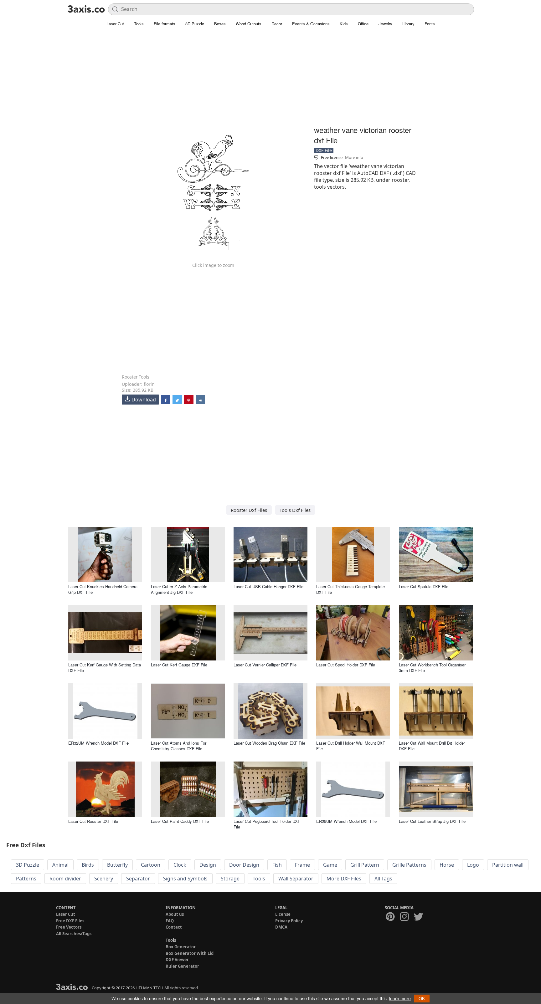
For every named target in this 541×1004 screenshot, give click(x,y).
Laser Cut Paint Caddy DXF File (180, 821)
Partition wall (507, 864)
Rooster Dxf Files (249, 510)
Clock (179, 864)
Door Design (244, 864)
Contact (174, 927)
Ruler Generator (182, 966)
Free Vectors (68, 927)
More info (354, 157)
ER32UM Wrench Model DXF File (98, 743)
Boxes (220, 24)
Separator (138, 878)
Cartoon (150, 864)
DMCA (281, 927)
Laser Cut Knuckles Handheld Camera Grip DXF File (102, 589)
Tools (139, 24)
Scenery (103, 878)
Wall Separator (295, 878)
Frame (302, 864)
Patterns (26, 878)
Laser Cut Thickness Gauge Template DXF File (350, 589)
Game (330, 864)
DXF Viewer (177, 959)
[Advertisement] (270, 80)
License (283, 914)
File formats (164, 24)
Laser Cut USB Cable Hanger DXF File (268, 586)
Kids (344, 24)
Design (207, 864)
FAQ (170, 921)
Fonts (430, 24)
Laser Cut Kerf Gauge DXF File (179, 665)
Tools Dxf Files (295, 510)
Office (363, 24)
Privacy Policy (289, 921)
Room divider (65, 878)
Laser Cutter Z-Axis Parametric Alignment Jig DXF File (179, 589)
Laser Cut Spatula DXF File (423, 586)
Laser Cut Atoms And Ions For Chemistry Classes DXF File (178, 746)
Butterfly (117, 864)
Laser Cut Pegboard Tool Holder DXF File (267, 824)
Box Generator (181, 947)
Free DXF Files (70, 921)
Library (408, 24)
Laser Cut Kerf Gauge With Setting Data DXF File (104, 667)
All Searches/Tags (73, 933)
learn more (400, 998)
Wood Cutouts (248, 24)
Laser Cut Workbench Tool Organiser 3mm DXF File (432, 667)
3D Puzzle (194, 24)
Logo (473, 864)
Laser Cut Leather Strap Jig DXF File (432, 821)
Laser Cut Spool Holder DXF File (345, 665)
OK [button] (422, 998)
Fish (277, 864)
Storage (230, 878)
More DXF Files (344, 878)
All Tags (383, 878)
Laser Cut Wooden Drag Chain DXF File (269, 743)
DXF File (324, 150)
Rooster (130, 377)
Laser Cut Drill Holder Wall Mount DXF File (350, 746)
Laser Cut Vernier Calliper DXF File (265, 665)
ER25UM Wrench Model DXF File (346, 821)
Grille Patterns (409, 864)
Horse (447, 864)
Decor (276, 24)
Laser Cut (115, 24)
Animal (60, 864)
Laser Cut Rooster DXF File (93, 821)
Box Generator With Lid (190, 953)
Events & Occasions (311, 24)
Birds (88, 864)
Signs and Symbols (185, 878)
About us (175, 914)
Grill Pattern (364, 864)
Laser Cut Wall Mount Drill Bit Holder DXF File (432, 746)
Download (143, 399)
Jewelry (385, 24)
